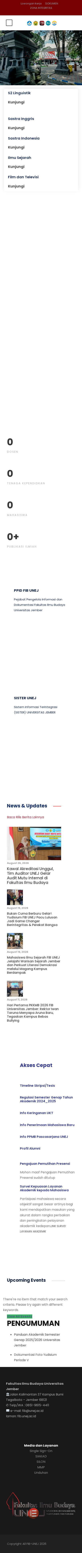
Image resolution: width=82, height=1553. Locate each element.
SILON (41, 1461)
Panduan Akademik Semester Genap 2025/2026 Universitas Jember (37, 1340)
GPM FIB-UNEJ (27, 646)
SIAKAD (41, 1456)
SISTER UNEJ (25, 697)
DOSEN (12, 452)
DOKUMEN (51, 3)
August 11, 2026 (17, 999)
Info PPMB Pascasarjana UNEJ (44, 1136)
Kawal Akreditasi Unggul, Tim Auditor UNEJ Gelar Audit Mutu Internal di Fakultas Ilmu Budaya (30, 875)
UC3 (17, 749)
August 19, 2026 (17, 908)
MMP (41, 1467)
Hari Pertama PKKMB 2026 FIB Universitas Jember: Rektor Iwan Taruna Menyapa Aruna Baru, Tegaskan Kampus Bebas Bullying (33, 1013)
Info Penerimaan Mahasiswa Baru (47, 1125)
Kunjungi (16, 102)
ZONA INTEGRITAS (41, 8)
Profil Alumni (30, 1148)
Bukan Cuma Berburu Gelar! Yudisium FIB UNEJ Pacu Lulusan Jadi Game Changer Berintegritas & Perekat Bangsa (32, 919)
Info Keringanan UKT (36, 1113)
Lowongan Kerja (31, 3)
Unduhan (41, 1472)
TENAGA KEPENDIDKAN (26, 483)
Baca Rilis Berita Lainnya (25, 817)
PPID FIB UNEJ (26, 590)
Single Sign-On (41, 1451)
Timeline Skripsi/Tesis (37, 1085)
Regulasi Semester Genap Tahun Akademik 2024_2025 (46, 1099)
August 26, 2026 (18, 863)
